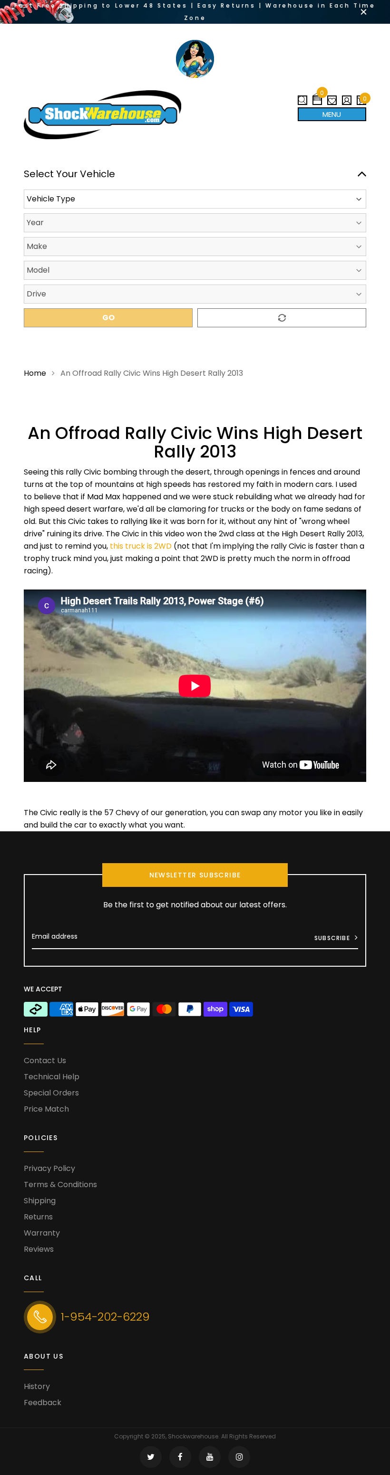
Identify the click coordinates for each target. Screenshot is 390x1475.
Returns (38, 1216)
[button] (317, 97)
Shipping (40, 1200)
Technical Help (51, 1076)
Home (35, 373)
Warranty (42, 1233)
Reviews (39, 1249)
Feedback (42, 1402)
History (37, 1386)
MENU (331, 114)
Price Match (46, 1109)
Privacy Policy (49, 1168)
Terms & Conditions (60, 1184)
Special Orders (51, 1092)
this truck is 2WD (141, 546)
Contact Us (45, 1060)
